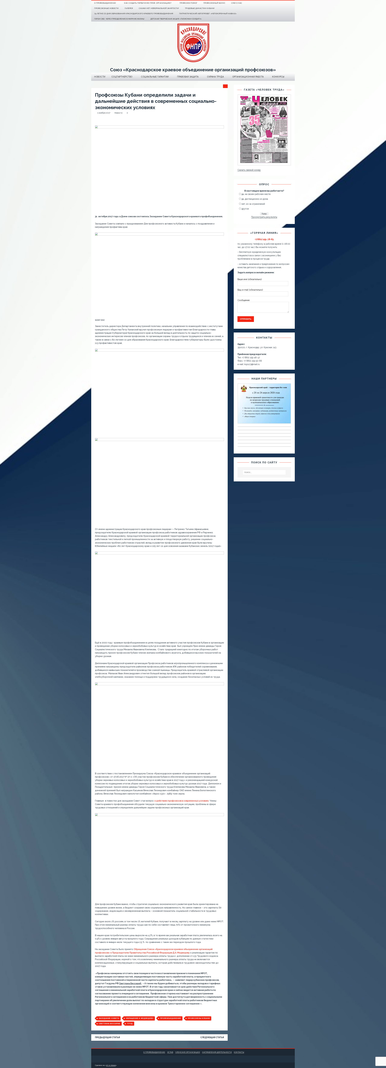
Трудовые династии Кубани (200, 8)
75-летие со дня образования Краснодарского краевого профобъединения (133, 14)
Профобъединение (170, 1018)
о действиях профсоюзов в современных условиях (181, 801)
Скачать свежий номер (249, 170)
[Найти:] (264, 472)
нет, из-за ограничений (253, 204)
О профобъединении (154, 1052)
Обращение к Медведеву (139, 1018)
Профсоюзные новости (106, 8)
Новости (99, 77)
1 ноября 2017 (103, 113)
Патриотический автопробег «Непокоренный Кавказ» (208, 14)
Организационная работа (248, 77)
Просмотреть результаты (264, 217)
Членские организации (187, 1052)
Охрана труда (215, 77)
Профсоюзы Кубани (199, 1018)
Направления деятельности (217, 1052)
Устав (170, 1052)
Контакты (239, 1052)
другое (245, 209)
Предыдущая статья (107, 1037)
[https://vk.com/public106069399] (292, 3)
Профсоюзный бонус (214, 3)
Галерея (129, 8)
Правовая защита (188, 77)
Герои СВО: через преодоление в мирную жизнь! (119, 19)
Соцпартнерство (122, 77)
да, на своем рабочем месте (256, 194)
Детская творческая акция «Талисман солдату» (176, 19)
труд (130, 1024)
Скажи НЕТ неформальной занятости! (159, 8)
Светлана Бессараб (109, 1024)
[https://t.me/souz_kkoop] (286, 3)
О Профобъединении (105, 3)
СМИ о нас (236, 3)
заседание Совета (109, 1018)
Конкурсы (278, 77)
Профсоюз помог (188, 3)
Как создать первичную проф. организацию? (147, 3)
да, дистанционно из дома (255, 199)
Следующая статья (212, 1037)
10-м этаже (111, 1065)
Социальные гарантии (155, 77)
